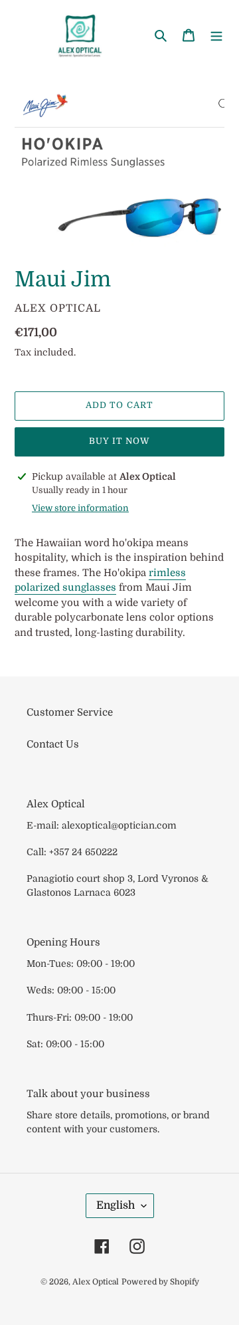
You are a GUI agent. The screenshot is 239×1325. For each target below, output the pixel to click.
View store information (80, 508)
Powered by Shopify (160, 1281)
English (115, 1205)
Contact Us (53, 744)
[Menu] (216, 35)
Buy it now (119, 441)
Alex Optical (95, 1281)
